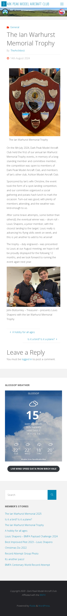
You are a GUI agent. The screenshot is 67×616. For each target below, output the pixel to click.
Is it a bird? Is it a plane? (18, 519)
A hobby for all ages (16, 530)
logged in (27, 359)
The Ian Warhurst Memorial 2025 (23, 513)
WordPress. (44, 605)
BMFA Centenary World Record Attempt (27, 564)
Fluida (32, 605)
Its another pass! (14, 559)
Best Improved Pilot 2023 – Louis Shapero (29, 542)
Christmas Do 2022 (16, 547)
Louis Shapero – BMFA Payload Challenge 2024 (31, 536)
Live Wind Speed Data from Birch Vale (33, 468)
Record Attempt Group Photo (21, 553)
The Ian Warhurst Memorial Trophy (24, 525)
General (14, 27)
